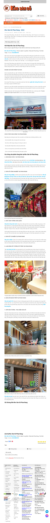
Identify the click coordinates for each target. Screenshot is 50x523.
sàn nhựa (32, 160)
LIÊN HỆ (8, 21)
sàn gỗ (6, 59)
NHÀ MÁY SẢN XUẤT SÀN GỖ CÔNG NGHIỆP (27, 476)
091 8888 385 (38, 487)
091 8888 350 (38, 505)
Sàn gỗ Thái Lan (14, 176)
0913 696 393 (27, 480)
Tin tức (9, 27)
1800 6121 (16, 20)
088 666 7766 (27, 512)
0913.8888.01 (25, 20)
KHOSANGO (30, 497)
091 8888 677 (38, 513)
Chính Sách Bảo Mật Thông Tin (7, 512)
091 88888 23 (27, 471)
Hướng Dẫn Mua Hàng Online (7, 480)
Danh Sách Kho (25, 1)
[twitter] (43, 494)
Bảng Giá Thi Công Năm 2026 (7, 507)
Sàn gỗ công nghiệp (9, 174)
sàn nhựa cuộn (42, 162)
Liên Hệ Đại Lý (16, 468)
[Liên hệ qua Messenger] (46, 515)
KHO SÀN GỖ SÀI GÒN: (26, 467)
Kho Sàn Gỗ (20, 498)
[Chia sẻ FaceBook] (9, 441)
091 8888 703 (40, 472)
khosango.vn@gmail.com (41, 473)
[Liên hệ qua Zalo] (46, 511)
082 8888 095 (15, 52)
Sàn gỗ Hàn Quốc (37, 176)
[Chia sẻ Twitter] (10, 441)
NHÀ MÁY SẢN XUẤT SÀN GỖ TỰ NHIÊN (27, 495)
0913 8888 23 (27, 506)
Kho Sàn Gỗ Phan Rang (10, 50)
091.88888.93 (37, 481)
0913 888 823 (27, 519)
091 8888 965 (27, 486)
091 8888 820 (27, 493)
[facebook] (38, 494)
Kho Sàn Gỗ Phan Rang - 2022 (16, 27)
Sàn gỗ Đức (29, 176)
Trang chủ (5, 27)
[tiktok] (45, 494)
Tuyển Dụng (7, 521)
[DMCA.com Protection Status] (7, 494)
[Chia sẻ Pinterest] (12, 441)
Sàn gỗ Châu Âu (22, 176)
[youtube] (41, 494)
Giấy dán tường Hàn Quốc (11, 224)
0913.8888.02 (32, 20)
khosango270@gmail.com (28, 473)
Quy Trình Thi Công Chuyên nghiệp (8, 485)
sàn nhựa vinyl (26, 162)
